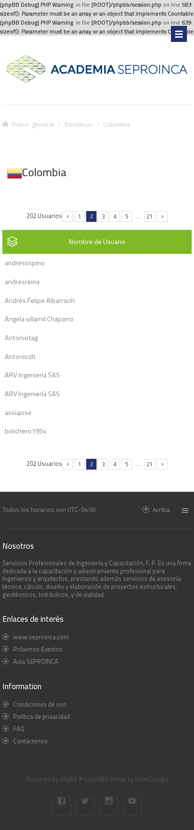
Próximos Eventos (38, 649)
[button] (67, 216)
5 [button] (127, 216)
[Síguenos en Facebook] (61, 806)
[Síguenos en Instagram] (108, 806)
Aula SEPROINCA (35, 661)
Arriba (161, 509)
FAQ (18, 728)
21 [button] (149, 216)
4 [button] (115, 216)
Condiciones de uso (39, 704)
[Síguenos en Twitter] (85, 806)
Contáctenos (30, 741)
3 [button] (103, 216)
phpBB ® (71, 779)
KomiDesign (151, 779)
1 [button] (79, 216)
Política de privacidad (41, 716)
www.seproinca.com (41, 637)
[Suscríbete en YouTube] (132, 806)
